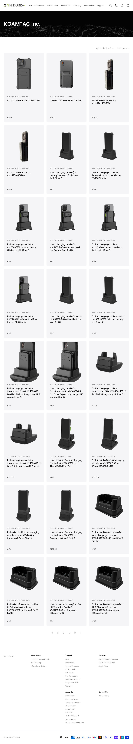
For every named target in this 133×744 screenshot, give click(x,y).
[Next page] (81, 633)
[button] (37, 5)
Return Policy (36, 663)
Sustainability (70, 709)
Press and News (71, 699)
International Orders (38, 666)
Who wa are (70, 696)
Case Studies (70, 706)
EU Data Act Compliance (74, 722)
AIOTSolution (15, 737)
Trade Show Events (73, 703)
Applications (103, 666)
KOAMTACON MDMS (107, 663)
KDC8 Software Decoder (108, 659)
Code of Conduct (72, 716)
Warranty (68, 686)
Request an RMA (71, 683)
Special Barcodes (72, 666)
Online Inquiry (104, 696)
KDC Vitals (69, 673)
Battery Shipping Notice (40, 659)
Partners (68, 712)
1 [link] (52, 633)
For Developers (71, 676)
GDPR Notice (70, 719)
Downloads (69, 663)
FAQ (67, 659)
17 (75, 633)
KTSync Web (70, 669)
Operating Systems (72, 679)
